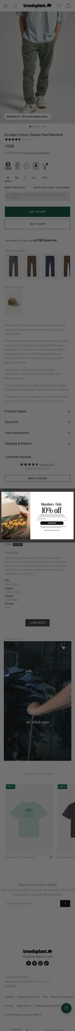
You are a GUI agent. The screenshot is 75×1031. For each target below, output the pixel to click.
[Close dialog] (71, 493)
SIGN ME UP (52, 523)
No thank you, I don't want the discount (52, 530)
